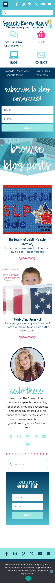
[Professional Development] (14, 34)
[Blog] (14, 54)
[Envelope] (49, 4)
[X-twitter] (36, 4)
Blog (13, 62)
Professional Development (14, 44)
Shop (41, 42)
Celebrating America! (27, 319)
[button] (5, 4)
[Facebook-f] (16, 4)
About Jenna (15, 74)
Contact (41, 62)
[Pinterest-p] (29, 4)
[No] (51, 571)
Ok (28, 578)
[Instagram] (23, 4)
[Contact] (41, 54)
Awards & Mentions (17, 71)
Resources (41, 74)
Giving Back (42, 71)
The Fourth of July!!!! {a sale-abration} (27, 241)
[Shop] (41, 34)
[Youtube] (43, 4)
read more (27, 258)
